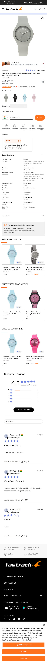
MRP (3, 81)
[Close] (44, 625)
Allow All (23, 659)
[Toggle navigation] (3, 9)
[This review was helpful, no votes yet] (22, 462)
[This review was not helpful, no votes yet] (26, 461)
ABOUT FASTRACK (12, 596)
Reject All (23, 652)
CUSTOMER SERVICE (13, 576)
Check (39, 117)
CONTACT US (10, 583)
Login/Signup (6, 86)
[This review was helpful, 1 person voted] (22, 500)
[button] (23, 63)
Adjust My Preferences (23, 645)
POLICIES (8, 589)
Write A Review (24, 409)
